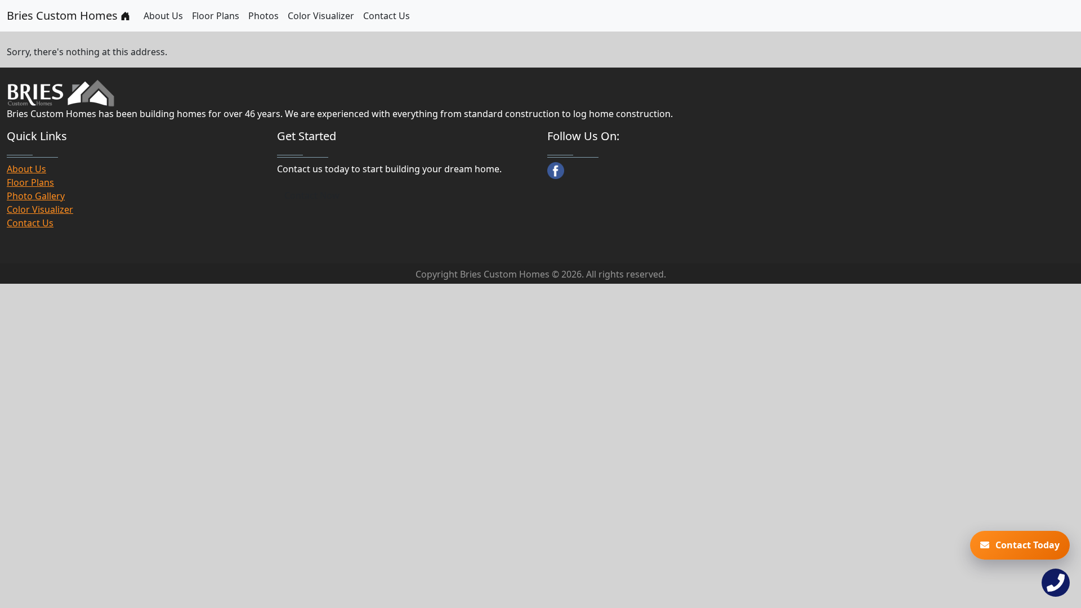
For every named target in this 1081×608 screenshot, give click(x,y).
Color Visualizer (321, 16)
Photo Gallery (36, 196)
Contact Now (312, 195)
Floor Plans (215, 16)
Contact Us (386, 16)
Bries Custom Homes (63, 15)
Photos (263, 16)
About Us (163, 16)
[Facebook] (555, 170)
